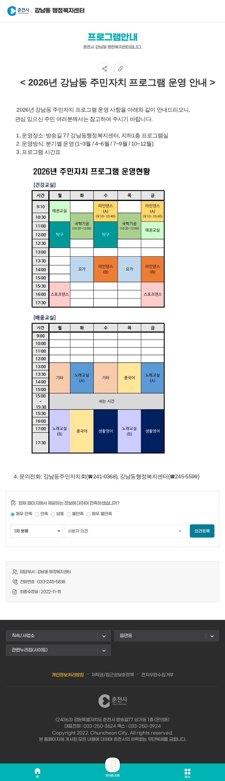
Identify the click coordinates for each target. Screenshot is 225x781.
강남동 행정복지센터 (50, 10)
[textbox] (112, 278)
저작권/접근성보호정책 (112, 675)
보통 (60, 513)
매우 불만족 (102, 513)
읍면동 (126, 635)
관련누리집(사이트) (29, 650)
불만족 (77, 513)
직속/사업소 (23, 635)
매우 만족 (24, 513)
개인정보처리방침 (68, 675)
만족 (44, 513)
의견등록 (202, 531)
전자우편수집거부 (157, 675)
